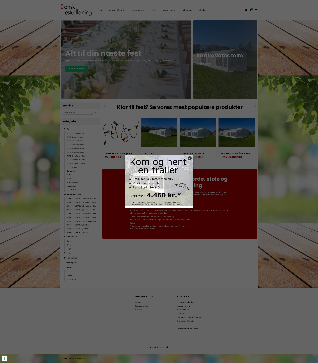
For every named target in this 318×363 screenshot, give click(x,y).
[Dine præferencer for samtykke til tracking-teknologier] (4, 358)
